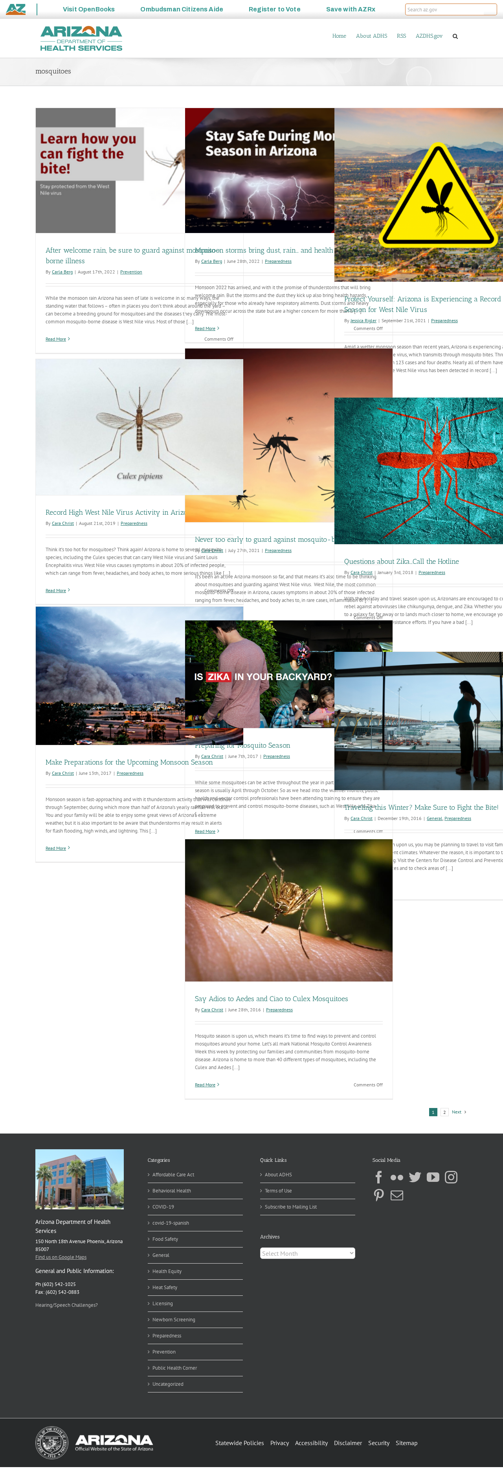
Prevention (131, 272)
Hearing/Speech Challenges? (66, 1305)
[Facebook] (379, 1177)
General (434, 818)
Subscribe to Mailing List (291, 1206)
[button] (490, 9)
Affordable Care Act (173, 1174)
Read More (56, 339)
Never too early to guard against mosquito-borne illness (283, 539)
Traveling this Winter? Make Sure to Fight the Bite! (421, 807)
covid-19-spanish (170, 1223)
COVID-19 (163, 1206)
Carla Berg (62, 272)
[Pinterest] (379, 1195)
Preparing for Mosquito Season (242, 745)
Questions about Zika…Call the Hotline (401, 561)
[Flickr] (397, 1177)
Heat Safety (164, 1287)
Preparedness (278, 261)
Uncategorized (168, 1384)
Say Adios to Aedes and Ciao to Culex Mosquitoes (271, 998)
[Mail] (397, 1195)
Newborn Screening (173, 1319)
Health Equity (167, 1271)
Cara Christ (63, 523)
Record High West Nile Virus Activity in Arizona (120, 512)
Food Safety (165, 1239)
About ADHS (278, 1174)
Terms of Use (278, 1190)
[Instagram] (451, 1177)
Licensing (162, 1303)
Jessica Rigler (363, 320)
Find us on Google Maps (60, 1257)
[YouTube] (433, 1177)
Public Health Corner (174, 1368)
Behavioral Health (171, 1190)
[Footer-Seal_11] (94, 1428)
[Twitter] (415, 1177)
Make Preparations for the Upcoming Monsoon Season (129, 762)
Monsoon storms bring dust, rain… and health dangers (277, 250)
